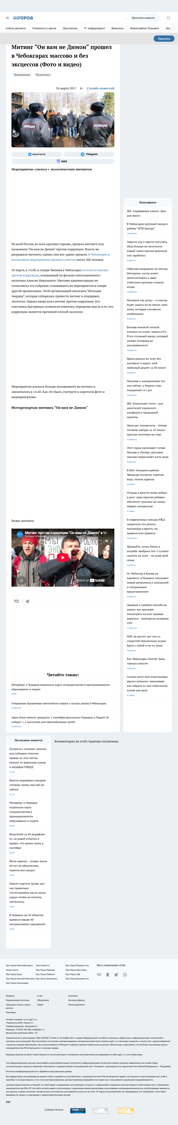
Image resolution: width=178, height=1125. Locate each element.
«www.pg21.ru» (30, 1019)
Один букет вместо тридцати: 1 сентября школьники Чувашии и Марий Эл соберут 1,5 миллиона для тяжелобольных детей (60, 722)
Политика (43, 75)
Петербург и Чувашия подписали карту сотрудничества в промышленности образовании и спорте (60, 689)
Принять (164, 38)
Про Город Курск (14, 974)
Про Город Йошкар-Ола (77, 965)
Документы (70, 28)
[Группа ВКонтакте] (36, 154)
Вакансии (118, 28)
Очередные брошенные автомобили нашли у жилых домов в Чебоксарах (58, 705)
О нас (40, 995)
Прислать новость (143, 17)
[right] (174, 28)
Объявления (43, 1000)
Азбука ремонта (16, 28)
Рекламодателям (76, 1004)
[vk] (17, 601)
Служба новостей (100, 88)
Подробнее (165, 1066)
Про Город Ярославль (76, 970)
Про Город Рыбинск (45, 974)
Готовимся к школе (44, 28)
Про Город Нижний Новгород (20, 978)
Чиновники (22, 75)
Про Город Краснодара (17, 983)
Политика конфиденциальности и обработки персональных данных (39, 1071)
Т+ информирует (94, 28)
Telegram (10, 995)
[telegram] (28, 601)
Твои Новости (42, 965)
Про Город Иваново (45, 970)
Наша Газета (12, 970)
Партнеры (11, 1012)
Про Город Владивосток (77, 978)
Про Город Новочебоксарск (19, 965)
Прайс (40, 1004)
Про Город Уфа (73, 974)
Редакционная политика (17, 1000)
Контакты (73, 995)
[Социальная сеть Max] (62, 161)
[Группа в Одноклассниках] (107, 974)
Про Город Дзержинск (46, 978)
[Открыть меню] (7, 17)
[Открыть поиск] (168, 17)
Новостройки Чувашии (144, 28)
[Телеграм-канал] (89, 154)
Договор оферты (76, 1000)
